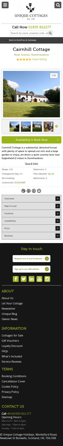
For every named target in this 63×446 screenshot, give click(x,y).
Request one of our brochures (28, 258)
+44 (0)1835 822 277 (18, 413)
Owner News (10, 319)
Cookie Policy (10, 386)
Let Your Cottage (12, 303)
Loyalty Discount (12, 346)
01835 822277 (39, 27)
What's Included (12, 356)
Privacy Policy (10, 392)
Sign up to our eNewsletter (26, 269)
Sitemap (7, 397)
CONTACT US (13, 406)
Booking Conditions (14, 376)
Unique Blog (9, 314)
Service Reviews (12, 361)
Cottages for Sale (12, 335)
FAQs (5, 351)
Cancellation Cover (13, 381)
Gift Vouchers (10, 341)
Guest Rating (39, 59)
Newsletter (8, 308)
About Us (7, 298)
